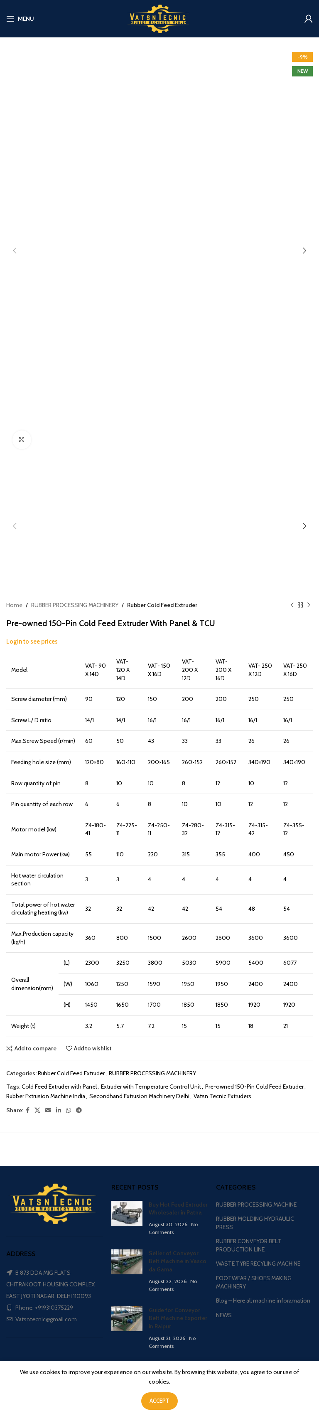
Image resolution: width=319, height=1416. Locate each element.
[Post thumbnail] (126, 1219)
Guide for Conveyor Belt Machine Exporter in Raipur (178, 1318)
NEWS (224, 1315)
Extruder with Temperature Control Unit (151, 1086)
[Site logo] (159, 18)
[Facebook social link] (27, 1110)
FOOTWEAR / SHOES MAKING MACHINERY (254, 1282)
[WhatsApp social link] (69, 1110)
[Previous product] (292, 605)
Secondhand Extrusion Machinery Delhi (139, 1096)
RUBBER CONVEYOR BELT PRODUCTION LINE (248, 1245)
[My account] (308, 18)
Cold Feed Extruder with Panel (59, 1086)
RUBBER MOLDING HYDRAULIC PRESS (255, 1223)
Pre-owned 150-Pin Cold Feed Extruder (254, 1086)
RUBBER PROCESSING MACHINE (256, 1204)
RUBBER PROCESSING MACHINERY (74, 605)
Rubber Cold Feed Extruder (162, 605)
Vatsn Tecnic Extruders (222, 1096)
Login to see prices (32, 641)
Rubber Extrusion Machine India (45, 1096)
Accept (159, 1400)
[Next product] (308, 605)
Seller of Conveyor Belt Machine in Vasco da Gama (177, 1261)
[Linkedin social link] (59, 1110)
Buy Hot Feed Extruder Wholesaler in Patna (178, 1209)
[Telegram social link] (79, 1110)
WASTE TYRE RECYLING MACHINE (258, 1263)
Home (14, 605)
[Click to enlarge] (21, 439)
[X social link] (37, 1110)
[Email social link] (48, 1110)
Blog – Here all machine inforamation (263, 1300)
